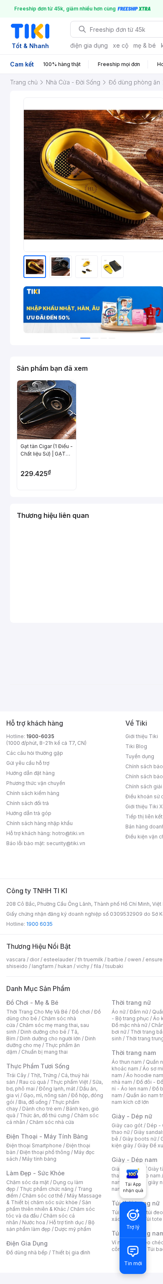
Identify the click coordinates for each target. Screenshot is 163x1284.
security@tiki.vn (65, 843)
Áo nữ (118, 1012)
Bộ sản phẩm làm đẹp (50, 1225)
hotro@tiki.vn (68, 833)
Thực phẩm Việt (69, 1082)
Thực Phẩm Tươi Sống (37, 1066)
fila (97, 966)
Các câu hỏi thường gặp (34, 753)
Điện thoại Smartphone (34, 1145)
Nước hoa (33, 1222)
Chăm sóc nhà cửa (51, 1122)
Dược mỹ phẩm (73, 1229)
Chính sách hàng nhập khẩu (39, 823)
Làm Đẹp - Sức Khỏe (35, 1173)
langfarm (42, 966)
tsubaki (114, 966)
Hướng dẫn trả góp (28, 813)
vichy (82, 966)
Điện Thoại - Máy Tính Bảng (47, 1136)
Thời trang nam (134, 1052)
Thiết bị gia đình (71, 1252)
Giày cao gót (127, 1125)
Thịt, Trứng (44, 1075)
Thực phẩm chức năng (47, 1189)
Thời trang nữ (131, 1002)
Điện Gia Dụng (27, 1243)
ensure (154, 959)
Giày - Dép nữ (132, 1116)
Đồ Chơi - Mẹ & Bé (32, 1002)
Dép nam (149, 1175)
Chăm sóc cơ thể (42, 1195)
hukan (65, 966)
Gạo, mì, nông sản (45, 1095)
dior (34, 959)
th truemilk (90, 959)
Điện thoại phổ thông (45, 1152)
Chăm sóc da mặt (27, 1182)
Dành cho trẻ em (42, 1109)
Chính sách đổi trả (27, 803)
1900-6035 (40, 736)
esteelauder (58, 959)
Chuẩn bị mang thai (44, 1052)
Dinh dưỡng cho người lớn (50, 1038)
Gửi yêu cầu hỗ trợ (27, 763)
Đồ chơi (81, 1012)
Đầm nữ (139, 1012)
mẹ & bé (144, 45)
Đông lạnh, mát (57, 1088)
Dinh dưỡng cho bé (43, 1032)
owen (134, 959)
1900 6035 (39, 924)
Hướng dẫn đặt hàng (30, 773)
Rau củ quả (32, 1082)
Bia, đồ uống (33, 1102)
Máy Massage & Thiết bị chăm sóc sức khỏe (54, 1198)
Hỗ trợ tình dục (66, 1222)
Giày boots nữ (139, 1139)
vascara (15, 959)
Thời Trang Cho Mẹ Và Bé (37, 1012)
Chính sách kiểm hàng (32, 793)
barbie (115, 959)
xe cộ (120, 45)
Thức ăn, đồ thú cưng (45, 1115)
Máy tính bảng (39, 1159)
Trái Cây (16, 1075)
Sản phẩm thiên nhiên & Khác (48, 1205)
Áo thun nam (127, 1062)
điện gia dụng (89, 45)
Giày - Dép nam (134, 1159)
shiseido (17, 966)
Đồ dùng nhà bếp (27, 1252)
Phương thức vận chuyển (35, 783)
